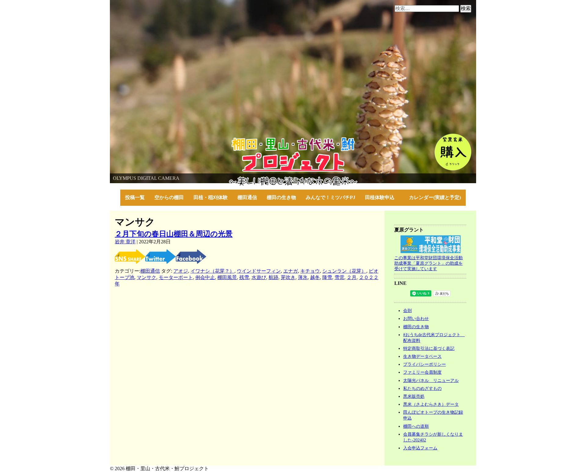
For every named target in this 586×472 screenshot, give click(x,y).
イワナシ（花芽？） (212, 271)
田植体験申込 (382, 197)
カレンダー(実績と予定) (435, 197)
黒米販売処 (414, 396)
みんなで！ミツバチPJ (330, 197)
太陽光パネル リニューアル (431, 380)
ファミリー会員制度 (422, 372)
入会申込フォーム (420, 447)
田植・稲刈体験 (211, 197)
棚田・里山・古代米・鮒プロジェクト (151, 140)
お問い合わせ (416, 318)
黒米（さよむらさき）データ (431, 404)
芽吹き (288, 277)
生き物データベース (422, 356)
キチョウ (310, 271)
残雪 (244, 277)
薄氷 (303, 277)
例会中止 (205, 277)
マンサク (146, 277)
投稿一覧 (135, 197)
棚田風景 (227, 277)
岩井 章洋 (125, 241)
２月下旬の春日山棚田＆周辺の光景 (174, 234)
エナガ (290, 271)
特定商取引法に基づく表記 (428, 348)
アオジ (180, 271)
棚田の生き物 (281, 197)
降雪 (327, 277)
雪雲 (339, 277)
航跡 (273, 277)
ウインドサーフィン (259, 271)
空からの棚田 (169, 197)
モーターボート (176, 277)
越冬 (315, 277)
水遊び (258, 277)
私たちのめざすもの (422, 388)
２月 (351, 277)
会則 (407, 310)
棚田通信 (247, 197)
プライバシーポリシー (424, 364)
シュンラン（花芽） (344, 271)
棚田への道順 (416, 426)
